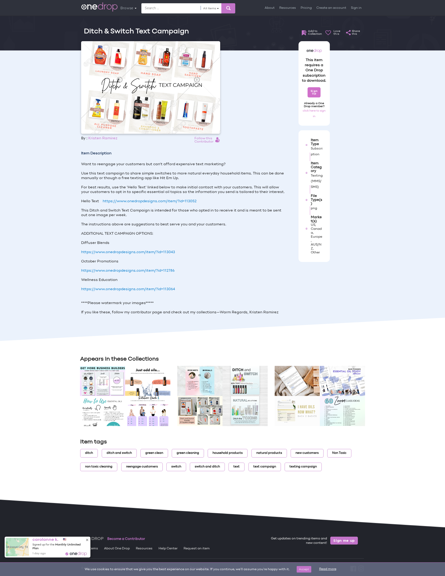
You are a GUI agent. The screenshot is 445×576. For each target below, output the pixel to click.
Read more (327, 569)
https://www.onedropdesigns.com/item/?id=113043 (128, 252)
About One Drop (117, 548)
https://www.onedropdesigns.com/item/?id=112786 (128, 271)
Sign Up (314, 92)
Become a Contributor (126, 539)
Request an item (197, 548)
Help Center (168, 548)
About (270, 7)
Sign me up (344, 541)
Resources (287, 7)
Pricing (306, 7)
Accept (304, 569)
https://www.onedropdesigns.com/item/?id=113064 (128, 289)
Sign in (356, 7)
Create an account (331, 7)
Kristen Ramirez (103, 138)
